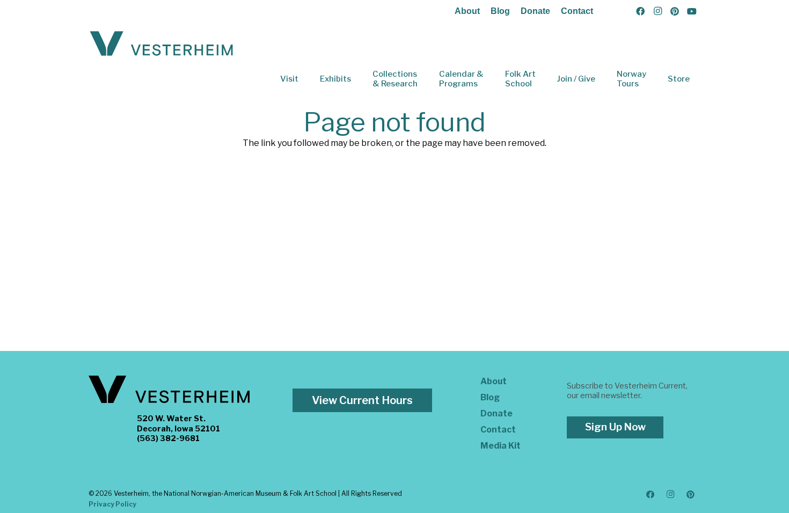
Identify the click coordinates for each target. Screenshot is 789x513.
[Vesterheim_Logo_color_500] (162, 44)
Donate (535, 11)
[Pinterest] (674, 11)
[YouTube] (691, 11)
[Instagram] (657, 11)
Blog (500, 11)
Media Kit (500, 446)
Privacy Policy (112, 504)
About (467, 11)
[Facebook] (640, 11)
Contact (577, 11)
